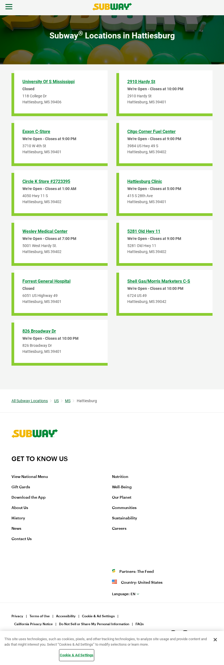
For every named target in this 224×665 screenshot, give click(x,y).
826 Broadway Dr (39, 331)
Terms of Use (40, 616)
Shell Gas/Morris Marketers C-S (158, 281)
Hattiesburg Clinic (144, 181)
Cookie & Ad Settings (98, 616)
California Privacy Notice (33, 624)
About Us (19, 508)
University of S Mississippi (48, 81)
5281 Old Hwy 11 (143, 231)
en (123, 594)
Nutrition (120, 477)
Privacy (17, 616)
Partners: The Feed (136, 572)
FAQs (139, 624)
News (16, 529)
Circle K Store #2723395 (46, 181)
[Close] (215, 640)
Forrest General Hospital (46, 281)
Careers (119, 529)
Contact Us (21, 539)
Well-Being (122, 487)
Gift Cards (20, 487)
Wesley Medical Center (44, 231)
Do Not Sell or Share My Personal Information (94, 624)
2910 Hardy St (141, 81)
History (18, 518)
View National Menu (29, 477)
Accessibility (66, 616)
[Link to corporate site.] (34, 451)
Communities (124, 508)
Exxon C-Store (36, 131)
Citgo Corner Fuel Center (151, 131)
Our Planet (121, 497)
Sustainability (124, 518)
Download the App (28, 497)
